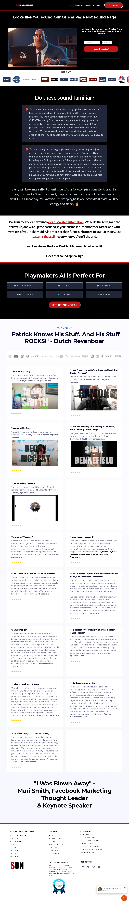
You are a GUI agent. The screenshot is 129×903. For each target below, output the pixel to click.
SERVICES (13, 847)
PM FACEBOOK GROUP (89, 846)
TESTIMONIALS (54, 853)
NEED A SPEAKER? (17, 841)
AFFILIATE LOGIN (55, 838)
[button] (81, 5)
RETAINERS (14, 844)
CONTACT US (54, 841)
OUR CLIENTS (54, 847)
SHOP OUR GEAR (16, 850)
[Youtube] (83, 866)
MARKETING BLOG (56, 844)
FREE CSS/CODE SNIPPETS (90, 840)
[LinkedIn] (98, 866)
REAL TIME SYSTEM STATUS (91, 849)
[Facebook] (88, 866)
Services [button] (88, 5)
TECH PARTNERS (87, 852)
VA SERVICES (15, 856)
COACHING (14, 838)
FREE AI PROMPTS (87, 837)
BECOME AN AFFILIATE (19, 835)
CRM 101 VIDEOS (86, 834)
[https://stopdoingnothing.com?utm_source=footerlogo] (29, 865)
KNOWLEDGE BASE (88, 843)
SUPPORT (13, 853)
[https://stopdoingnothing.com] (24, 5)
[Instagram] (93, 866)
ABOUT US (53, 835)
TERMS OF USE (54, 850)
